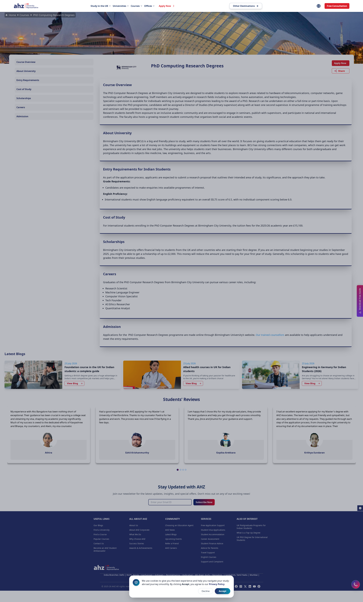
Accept (222, 591)
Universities (119, 6)
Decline (206, 591)
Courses (135, 6)
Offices (148, 6)
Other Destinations (245, 6)
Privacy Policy (216, 584)
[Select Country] (318, 6)
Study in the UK (99, 6)
